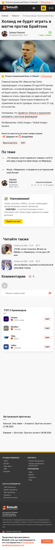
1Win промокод (9, 492)
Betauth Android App (13, 531)
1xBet (30, 472)
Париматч (32, 477)
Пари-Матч (8, 466)
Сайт (47, 319)
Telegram (10, 137)
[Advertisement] (27, 382)
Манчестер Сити (10, 143)
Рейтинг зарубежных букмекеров (36, 465)
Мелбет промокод (10, 490)
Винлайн (7, 471)
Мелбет (6, 464)
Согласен (47, 541)
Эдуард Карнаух (17, 32)
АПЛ (23, 143)
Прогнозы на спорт (11, 497)
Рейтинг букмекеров (36, 461)
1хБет (6, 461)
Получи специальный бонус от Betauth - (28, 2)
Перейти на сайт (13, 221)
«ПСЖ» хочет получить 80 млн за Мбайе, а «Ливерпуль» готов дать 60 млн (32, 252)
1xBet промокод (9, 487)
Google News (27, 137)
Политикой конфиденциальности (18, 543)
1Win (5, 469)
